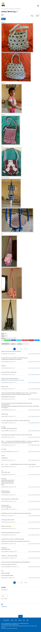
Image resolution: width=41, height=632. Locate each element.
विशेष (16, 620)
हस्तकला (6, 333)
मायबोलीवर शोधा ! (4, 607)
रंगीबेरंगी (8, 8)
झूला (15, 338)
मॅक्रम (9, 338)
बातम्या (24, 620)
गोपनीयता (10, 624)
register (19, 344)
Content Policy (14, 628)
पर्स (11, 338)
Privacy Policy (9, 628)
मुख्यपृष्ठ (5, 8)
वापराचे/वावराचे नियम (4, 624)
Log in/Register (4, 590)
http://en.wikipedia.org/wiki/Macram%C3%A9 (14, 380)
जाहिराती (19, 620)
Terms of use (3, 628)
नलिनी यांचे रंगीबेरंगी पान (12, 8)
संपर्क (17, 624)
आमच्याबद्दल (14, 624)
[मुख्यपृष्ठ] (3, 4)
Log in (13, 344)
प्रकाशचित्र (6, 336)
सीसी (27, 620)
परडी (13, 338)
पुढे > (21, 349)
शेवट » (26, 349)
